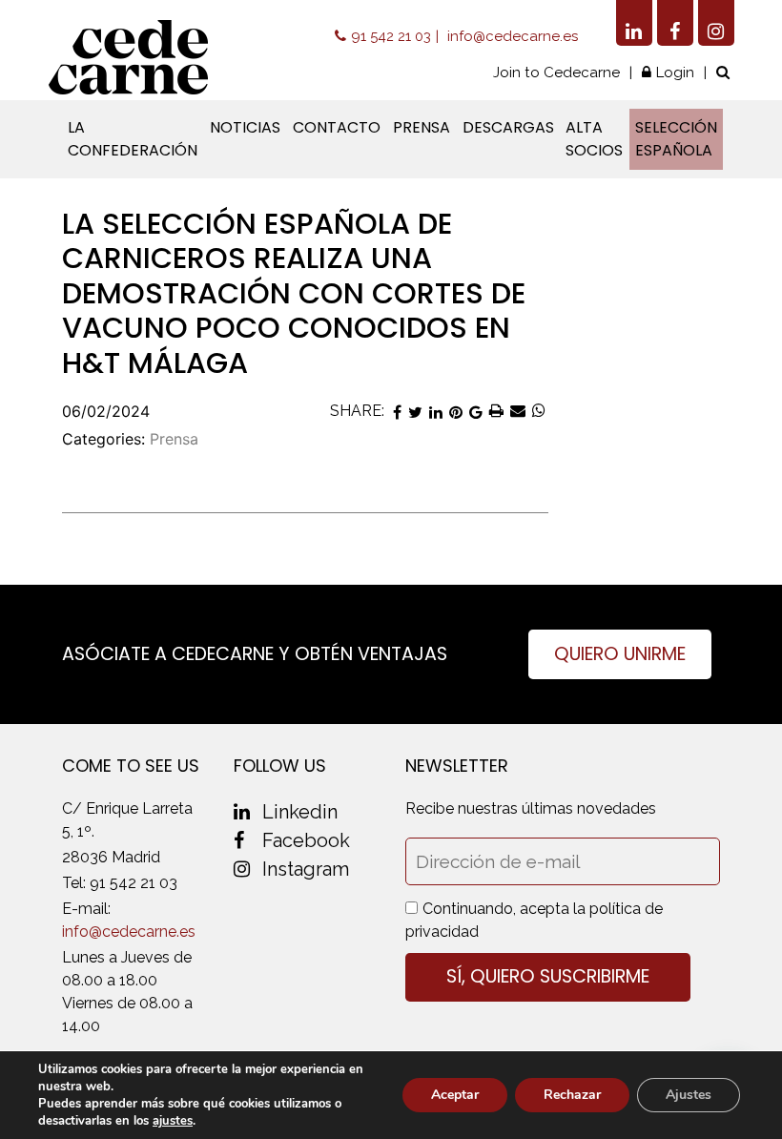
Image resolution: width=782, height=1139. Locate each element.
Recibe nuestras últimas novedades (530, 808)
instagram (305, 869)
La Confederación (132, 138)
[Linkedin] (634, 23)
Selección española (676, 138)
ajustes (173, 1120)
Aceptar (455, 1095)
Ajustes (688, 1095)
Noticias (245, 127)
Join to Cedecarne (556, 72)
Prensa (421, 127)
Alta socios (594, 138)
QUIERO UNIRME (620, 654)
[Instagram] (716, 23)
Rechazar (572, 1095)
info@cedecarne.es (512, 36)
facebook (306, 840)
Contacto (337, 127)
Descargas (508, 127)
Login (675, 72)
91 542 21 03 (391, 36)
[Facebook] (675, 23)
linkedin (300, 811)
